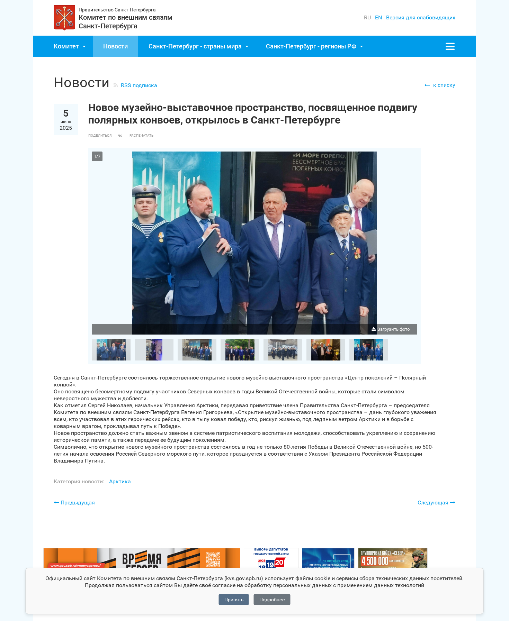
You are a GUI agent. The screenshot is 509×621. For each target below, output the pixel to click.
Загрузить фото (393, 329)
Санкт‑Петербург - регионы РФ (311, 46)
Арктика (120, 481)
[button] (411, 157)
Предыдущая (77, 502)
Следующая (434, 502)
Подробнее (272, 599)
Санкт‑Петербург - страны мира (195, 46)
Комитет (66, 46)
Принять (233, 599)
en (378, 17)
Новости (115, 46)
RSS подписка (139, 85)
